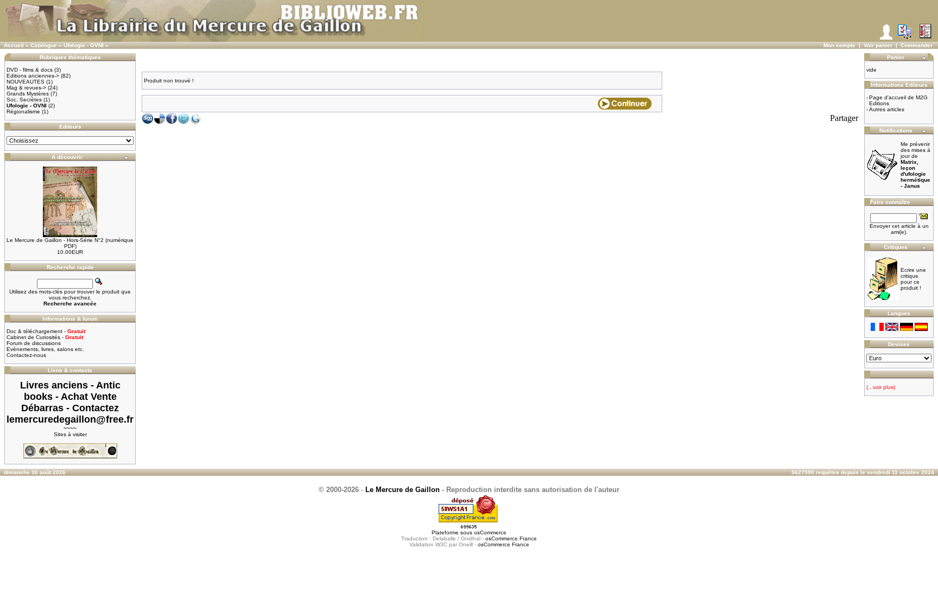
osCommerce (490, 532)
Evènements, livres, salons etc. (45, 349)
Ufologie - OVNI (84, 45)
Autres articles (886, 109)
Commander (917, 45)
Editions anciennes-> (33, 76)
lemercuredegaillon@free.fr (70, 419)
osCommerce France (511, 538)
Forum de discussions (34, 343)
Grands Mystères (28, 94)
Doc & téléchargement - (46, 331)
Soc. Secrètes (24, 100)
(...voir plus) (880, 387)
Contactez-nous (26, 355)
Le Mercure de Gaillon (402, 490)
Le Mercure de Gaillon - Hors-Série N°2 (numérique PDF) (70, 243)
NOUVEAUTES (26, 82)
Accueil (14, 45)
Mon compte (839, 45)
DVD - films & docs (30, 70)
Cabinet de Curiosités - (45, 337)
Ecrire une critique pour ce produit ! (913, 279)
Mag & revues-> (26, 88)
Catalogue (43, 45)
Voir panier (878, 45)
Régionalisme (23, 111)
